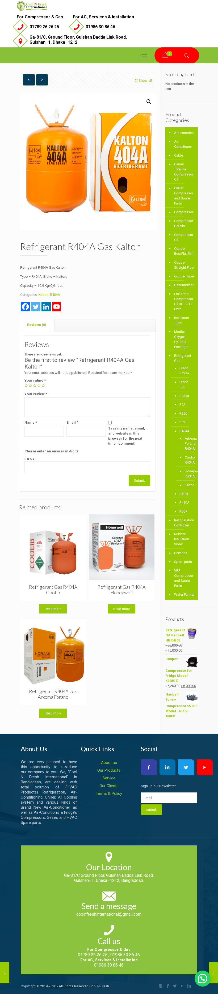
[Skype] (160, 986)
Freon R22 (183, 384)
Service (109, 778)
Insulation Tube (181, 320)
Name (30, 422)
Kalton (43, 295)
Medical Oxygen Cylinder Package (180, 339)
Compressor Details (183, 223)
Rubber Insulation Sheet (181, 539)
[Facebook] (25, 306)
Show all (145, 81)
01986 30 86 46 (100, 26)
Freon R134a (184, 370)
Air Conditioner (183, 144)
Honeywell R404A (187, 473)
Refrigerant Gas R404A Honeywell (121, 589)
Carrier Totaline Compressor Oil (183, 171)
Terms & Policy (109, 793)
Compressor (183, 212)
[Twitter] (35, 306)
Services (180, 553)
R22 (182, 405)
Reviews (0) (36, 325)
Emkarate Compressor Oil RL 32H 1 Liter (183, 301)
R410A (184, 503)
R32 (182, 422)
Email (72, 422)
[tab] (36, 325)
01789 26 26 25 (44, 26)
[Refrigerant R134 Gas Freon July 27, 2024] (213, 972)
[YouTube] (182, 986)
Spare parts (183, 562)
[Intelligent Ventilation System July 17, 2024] (4, 972)
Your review (35, 394)
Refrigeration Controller (184, 522)
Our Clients (109, 785)
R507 (183, 511)
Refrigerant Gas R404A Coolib (53, 589)
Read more (53, 609)
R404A (55, 295)
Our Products (108, 770)
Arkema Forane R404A (187, 443)
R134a (184, 396)
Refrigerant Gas (182, 358)
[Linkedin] (46, 306)
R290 (183, 413)
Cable (178, 155)
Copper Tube (184, 276)
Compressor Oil (183, 237)
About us (109, 762)
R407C (184, 494)
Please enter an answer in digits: (51, 451)
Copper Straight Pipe (184, 264)
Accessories (184, 133)
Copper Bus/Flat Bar (183, 251)
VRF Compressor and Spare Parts (183, 578)
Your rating (35, 380)
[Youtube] (56, 306)
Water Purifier (184, 594)
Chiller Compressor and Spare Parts (183, 195)
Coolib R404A (187, 459)
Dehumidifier (184, 285)
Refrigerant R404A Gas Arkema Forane (53, 694)
